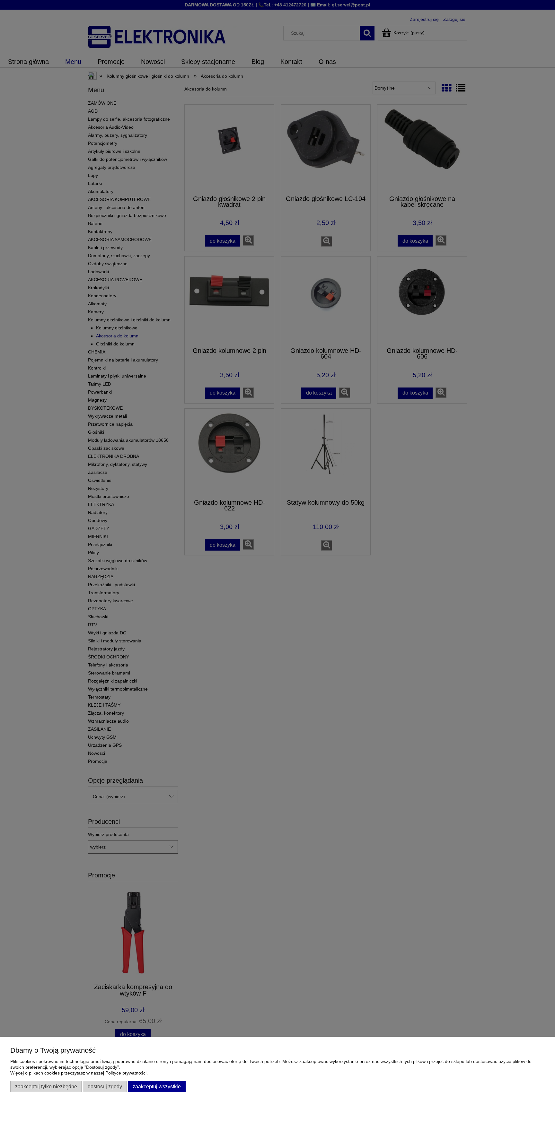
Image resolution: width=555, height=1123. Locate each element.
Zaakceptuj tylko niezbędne (46, 1086)
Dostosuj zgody (105, 1086)
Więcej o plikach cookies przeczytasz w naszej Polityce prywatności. (79, 1072)
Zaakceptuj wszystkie (157, 1086)
